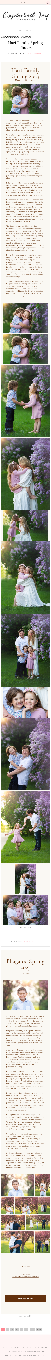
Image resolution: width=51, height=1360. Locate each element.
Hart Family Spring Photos (25, 45)
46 (33, 1330)
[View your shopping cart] (48, 3)
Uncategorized (34, 53)
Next (39, 1330)
